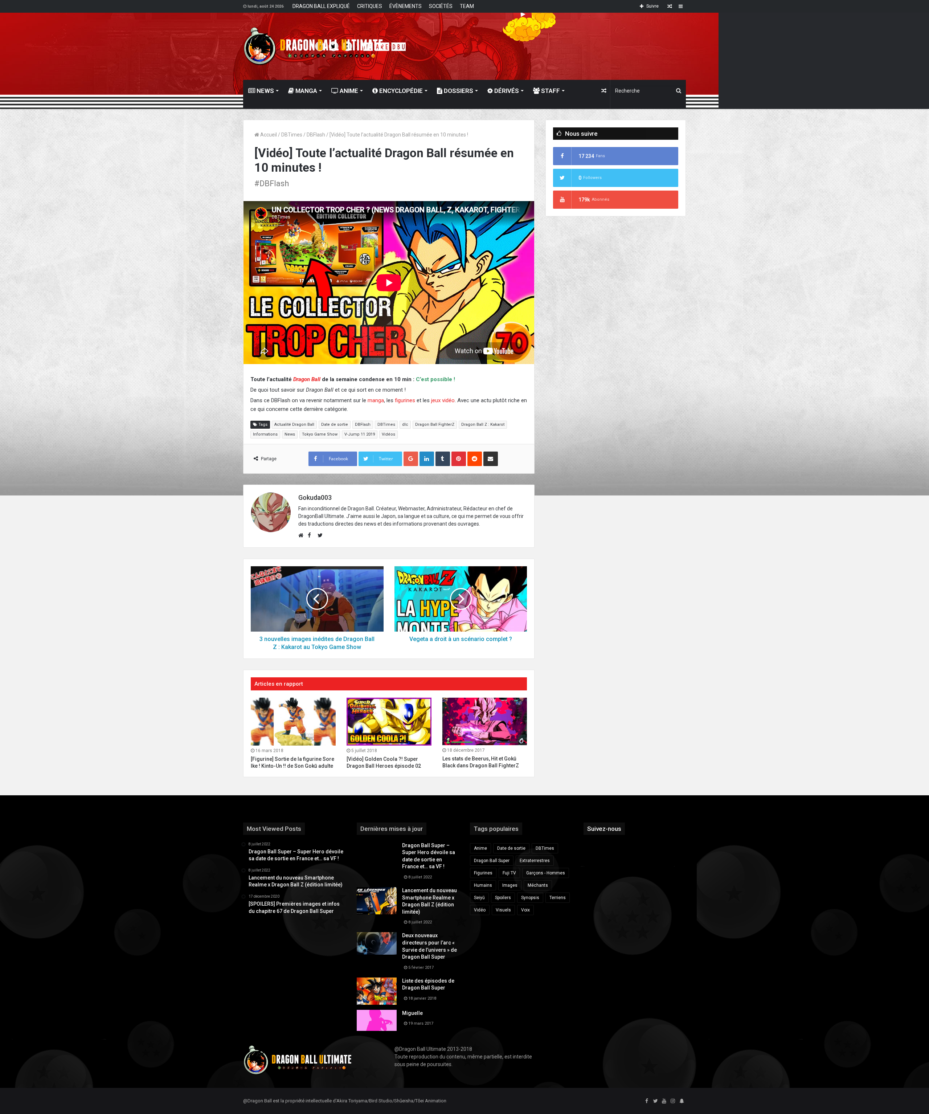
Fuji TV (509, 873)
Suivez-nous (604, 828)
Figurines (483, 873)
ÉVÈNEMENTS (405, 6)
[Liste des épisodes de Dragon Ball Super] (377, 991)
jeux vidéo (443, 400)
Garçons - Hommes (545, 873)
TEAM (467, 6)
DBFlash (316, 135)
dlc (405, 424)
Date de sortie (334, 424)
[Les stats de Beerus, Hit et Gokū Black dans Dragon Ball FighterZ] (484, 721)
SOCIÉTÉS (441, 6)
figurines (405, 400)
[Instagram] (672, 1101)
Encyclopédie (400, 90)
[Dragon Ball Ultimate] (313, 46)
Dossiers (457, 90)
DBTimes (291, 135)
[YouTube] (664, 1101)
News (290, 434)
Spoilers (503, 897)
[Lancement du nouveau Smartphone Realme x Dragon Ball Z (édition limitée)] (377, 900)
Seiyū (479, 897)
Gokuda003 (315, 497)
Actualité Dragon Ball (294, 424)
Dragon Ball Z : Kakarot (482, 424)
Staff (550, 90)
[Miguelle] (377, 1020)
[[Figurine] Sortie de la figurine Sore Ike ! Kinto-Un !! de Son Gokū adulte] (293, 722)
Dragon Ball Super (491, 860)
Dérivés (506, 90)
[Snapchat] (681, 1101)
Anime (348, 90)
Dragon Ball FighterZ (434, 424)
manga (376, 400)
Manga (305, 90)
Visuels (503, 910)
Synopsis (530, 897)
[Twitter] (655, 1101)
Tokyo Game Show (319, 434)
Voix (525, 910)
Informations (265, 434)
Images (509, 885)
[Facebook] (646, 1101)
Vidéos (388, 434)
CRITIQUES (369, 6)
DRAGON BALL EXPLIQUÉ (321, 6)
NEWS (264, 90)
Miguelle (412, 1013)
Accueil (268, 135)
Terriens (557, 897)
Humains (483, 885)
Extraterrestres (535, 860)
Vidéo (480, 910)
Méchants (538, 885)
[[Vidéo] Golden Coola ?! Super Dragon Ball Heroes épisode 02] (389, 722)
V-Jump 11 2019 (359, 434)
